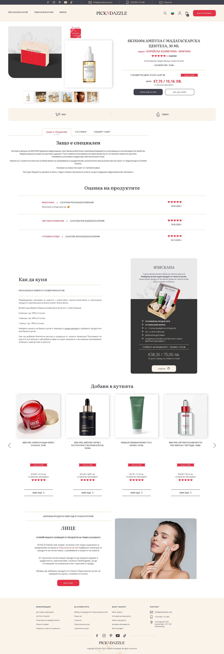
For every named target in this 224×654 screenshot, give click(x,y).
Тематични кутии (43, 12)
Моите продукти (119, 620)
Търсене (77, 620)
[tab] (56, 131)
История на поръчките (121, 616)
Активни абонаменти (121, 624)
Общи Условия (42, 624)
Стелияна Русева (51, 236)
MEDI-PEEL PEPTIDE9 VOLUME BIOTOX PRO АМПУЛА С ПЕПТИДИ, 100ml (185, 444)
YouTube (65, 2)
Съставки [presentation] (80, 132)
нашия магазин (71, 328)
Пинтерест (60, 2)
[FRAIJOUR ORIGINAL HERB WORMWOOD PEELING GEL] (136, 416)
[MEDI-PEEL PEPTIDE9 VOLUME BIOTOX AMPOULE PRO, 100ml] (185, 416)
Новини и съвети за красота (48, 628)
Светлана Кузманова (53, 221)
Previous (9, 445)
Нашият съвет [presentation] (102, 132)
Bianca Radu (48, 202)
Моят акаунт (117, 612)
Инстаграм (54, 2)
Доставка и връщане (45, 612)
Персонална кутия (18, 12)
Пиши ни (78, 616)
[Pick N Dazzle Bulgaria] (172, 13)
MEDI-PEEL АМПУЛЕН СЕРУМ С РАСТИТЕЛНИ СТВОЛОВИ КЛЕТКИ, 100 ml (87, 445)
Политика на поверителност (48, 620)
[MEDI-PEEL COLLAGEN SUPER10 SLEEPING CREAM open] (38, 416)
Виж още (68, 583)
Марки (63, 12)
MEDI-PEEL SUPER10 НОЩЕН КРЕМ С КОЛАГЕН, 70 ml (38, 444)
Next (214, 445)
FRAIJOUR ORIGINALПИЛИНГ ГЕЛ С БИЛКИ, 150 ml (136, 444)
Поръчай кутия (148, 92)
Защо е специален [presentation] (56, 132)
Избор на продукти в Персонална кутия (91, 612)
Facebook (48, 2)
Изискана (164, 267)
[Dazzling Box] (163, 301)
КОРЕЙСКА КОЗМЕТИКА (161, 51)
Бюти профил (117, 628)
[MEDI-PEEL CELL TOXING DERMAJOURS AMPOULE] (87, 416)
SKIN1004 (184, 51)
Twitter (71, 2)
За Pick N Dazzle (42, 616)
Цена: (149, 81)
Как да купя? (179, 92)
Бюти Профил (204, 13)
